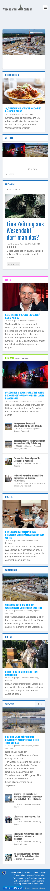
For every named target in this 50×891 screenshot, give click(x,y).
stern (26, 114)
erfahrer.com (28, 446)
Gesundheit (19, 114)
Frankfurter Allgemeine (32, 429)
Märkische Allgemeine (28, 321)
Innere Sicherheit (29, 483)
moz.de (31, 401)
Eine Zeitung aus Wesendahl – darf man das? (25, 231)
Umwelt (16, 449)
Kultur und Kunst (21, 401)
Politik (35, 540)
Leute (17, 321)
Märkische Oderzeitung (32, 463)
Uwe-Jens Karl (16, 244)
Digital (17, 678)
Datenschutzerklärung (35, 888)
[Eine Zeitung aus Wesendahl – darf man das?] (25, 206)
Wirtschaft (25, 431)
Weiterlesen (13, 264)
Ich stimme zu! (13, 888)
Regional (38, 401)
